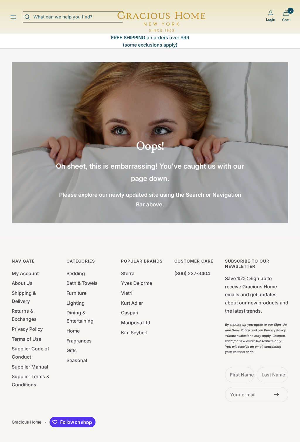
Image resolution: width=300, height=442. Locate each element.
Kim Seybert (134, 332)
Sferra (127, 273)
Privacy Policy (27, 329)
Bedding (76, 273)
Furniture (76, 293)
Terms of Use (26, 339)
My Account (25, 273)
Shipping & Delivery (24, 297)
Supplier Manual (30, 367)
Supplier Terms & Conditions (30, 381)
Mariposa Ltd (135, 322)
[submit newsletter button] (278, 394)
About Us (22, 283)
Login (270, 19)
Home (73, 331)
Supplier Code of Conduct (30, 353)
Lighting (76, 303)
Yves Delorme (136, 283)
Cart (285, 20)
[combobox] (77, 17)
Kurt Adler (132, 303)
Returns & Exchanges (24, 315)
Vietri (126, 293)
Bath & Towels (82, 283)
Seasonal (77, 360)
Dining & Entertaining (80, 317)
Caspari (129, 313)
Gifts (72, 350)
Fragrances (79, 341)
